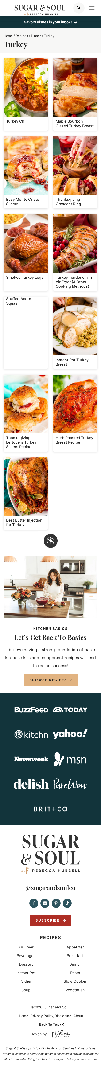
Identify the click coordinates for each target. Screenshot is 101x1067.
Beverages (26, 955)
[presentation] (26, 87)
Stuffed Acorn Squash (18, 301)
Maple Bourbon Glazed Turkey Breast (75, 123)
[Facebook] (33, 903)
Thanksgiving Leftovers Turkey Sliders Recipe (21, 442)
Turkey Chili (16, 121)
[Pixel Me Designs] (59, 1034)
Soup (26, 990)
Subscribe (48, 920)
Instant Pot (26, 972)
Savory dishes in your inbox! (48, 22)
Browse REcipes (48, 680)
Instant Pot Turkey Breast (72, 362)
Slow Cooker (75, 981)
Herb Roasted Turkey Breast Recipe (74, 440)
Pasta (75, 972)
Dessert (26, 964)
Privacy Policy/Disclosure (51, 1016)
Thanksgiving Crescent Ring (68, 201)
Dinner (75, 964)
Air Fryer (26, 947)
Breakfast (75, 955)
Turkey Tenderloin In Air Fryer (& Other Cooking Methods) (74, 282)
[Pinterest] (56, 903)
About (78, 1016)
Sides (26, 981)
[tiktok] (67, 903)
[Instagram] (44, 903)
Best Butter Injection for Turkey (24, 522)
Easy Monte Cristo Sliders (22, 201)
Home (23, 1016)
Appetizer (75, 947)
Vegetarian (75, 990)
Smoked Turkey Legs (24, 277)
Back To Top (49, 1024)
